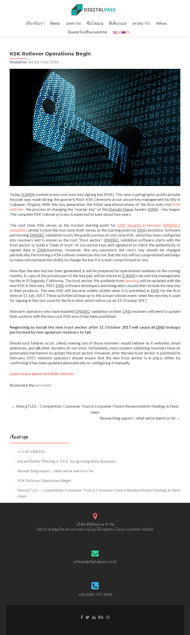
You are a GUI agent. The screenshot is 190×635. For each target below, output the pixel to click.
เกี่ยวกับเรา (35, 23)
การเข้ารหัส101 (31, 451)
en (119, 31)
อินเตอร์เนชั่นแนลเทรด (87, 31)
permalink (43, 385)
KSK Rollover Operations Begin (44, 480)
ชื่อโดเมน (95, 23)
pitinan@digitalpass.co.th (95, 561)
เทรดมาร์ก (141, 23)
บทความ (73, 23)
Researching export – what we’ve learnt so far (140, 418)
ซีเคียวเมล (117, 23)
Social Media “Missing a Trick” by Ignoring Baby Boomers (67, 461)
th (127, 31)
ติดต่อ (55, 23)
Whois (161, 23)
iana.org (132, 280)
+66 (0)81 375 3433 (95, 594)
